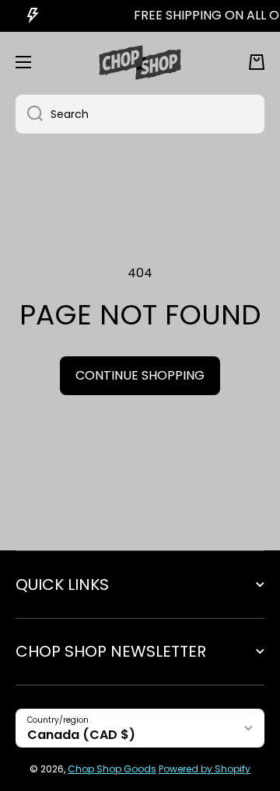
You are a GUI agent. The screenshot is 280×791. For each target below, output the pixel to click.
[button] (256, 62)
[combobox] (140, 114)
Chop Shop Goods (112, 768)
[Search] (29, 114)
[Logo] (140, 62)
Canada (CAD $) (81, 735)
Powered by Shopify (204, 768)
